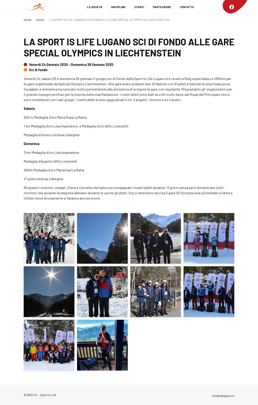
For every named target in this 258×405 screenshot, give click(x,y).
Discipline (118, 7)
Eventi (139, 7)
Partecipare (162, 7)
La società (94, 7)
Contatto (187, 7)
